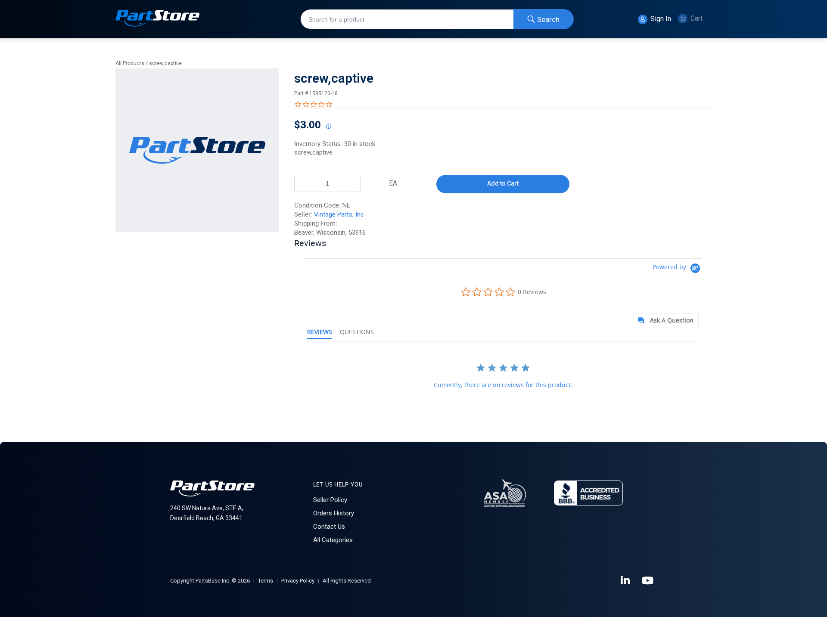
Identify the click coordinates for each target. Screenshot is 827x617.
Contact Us (329, 526)
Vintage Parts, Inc (339, 214)
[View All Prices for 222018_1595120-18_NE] (328, 127)
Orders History (333, 513)
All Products (129, 63)
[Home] (157, 19)
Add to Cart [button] (503, 183)
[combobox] (437, 19)
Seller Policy (330, 500)
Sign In (660, 19)
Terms (265, 580)
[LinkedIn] (625, 580)
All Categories (333, 540)
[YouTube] (648, 580)
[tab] (666, 320)
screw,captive (165, 63)
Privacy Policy (297, 580)
